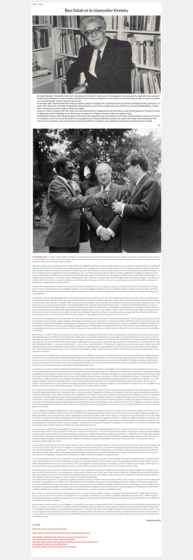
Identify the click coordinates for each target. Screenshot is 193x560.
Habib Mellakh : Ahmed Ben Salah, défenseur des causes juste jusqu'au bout (60, 537)
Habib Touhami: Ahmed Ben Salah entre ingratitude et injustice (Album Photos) (61, 533)
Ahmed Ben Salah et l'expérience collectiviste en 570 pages (54, 546)
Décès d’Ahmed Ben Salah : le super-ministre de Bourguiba (53, 539)
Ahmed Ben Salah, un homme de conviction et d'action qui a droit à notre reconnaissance (65, 542)
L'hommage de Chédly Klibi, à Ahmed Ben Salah (49, 544)
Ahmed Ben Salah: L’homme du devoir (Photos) (49, 529)
